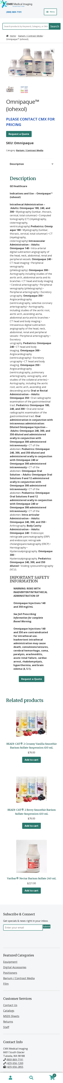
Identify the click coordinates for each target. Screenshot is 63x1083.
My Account (10, 1078)
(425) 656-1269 (14, 1063)
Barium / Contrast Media (30, 35)
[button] (52, 51)
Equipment (10, 962)
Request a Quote (19, 134)
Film (6, 983)
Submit (46, 926)
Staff (6, 1027)
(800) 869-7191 (14, 11)
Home (13, 35)
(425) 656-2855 (14, 1067)
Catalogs (8, 1010)
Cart (48, 1075)
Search (54, 26)
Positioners (10, 973)
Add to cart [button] (31, 759)
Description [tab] (17, 164)
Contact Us (10, 1005)
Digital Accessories (14, 967)
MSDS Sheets (11, 1016)
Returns (8, 1021)
